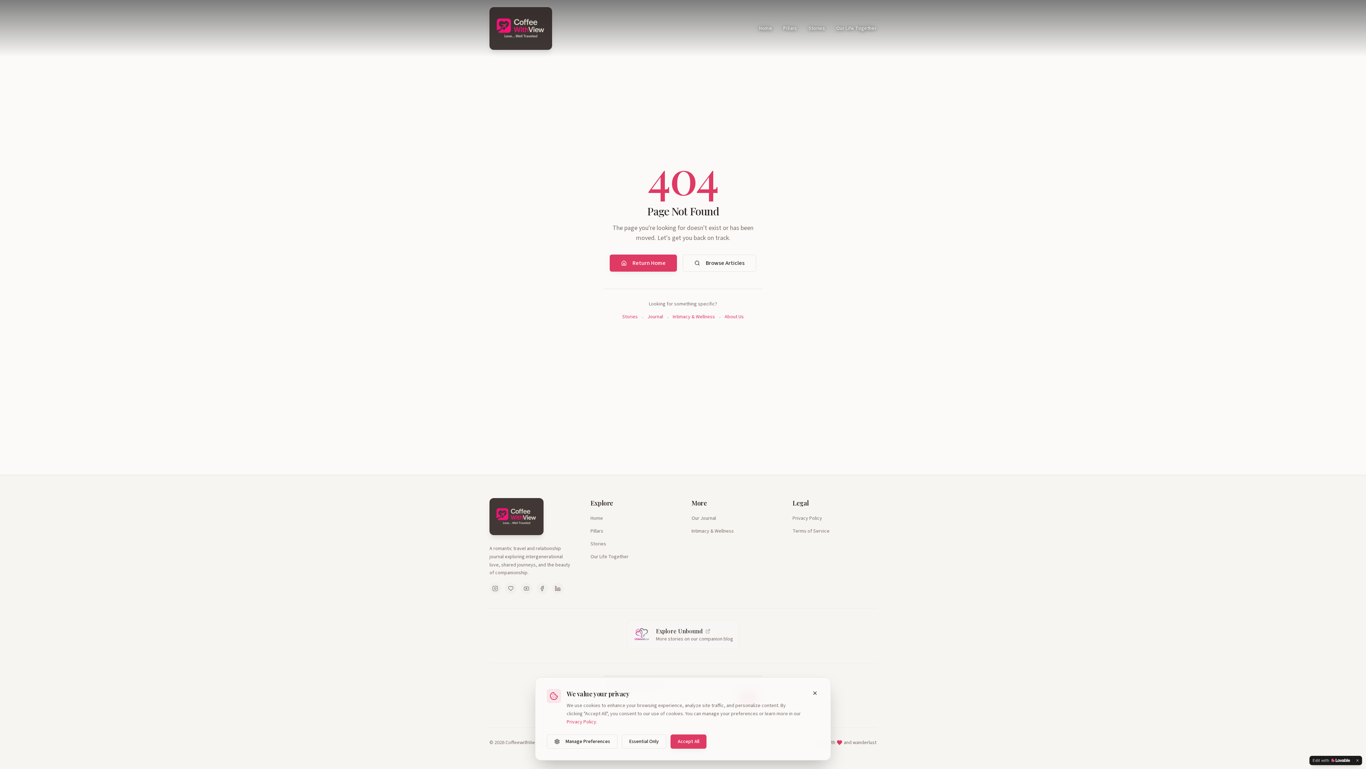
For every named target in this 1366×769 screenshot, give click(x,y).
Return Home (649, 263)
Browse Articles (725, 263)
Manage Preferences (588, 741)
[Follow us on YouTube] (526, 588)
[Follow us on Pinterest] (511, 588)
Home (765, 28)
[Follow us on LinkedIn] (557, 588)
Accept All (688, 741)
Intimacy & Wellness (694, 316)
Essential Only (644, 741)
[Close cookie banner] (815, 693)
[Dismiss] (1357, 760)
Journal (655, 316)
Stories (817, 28)
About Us (734, 316)
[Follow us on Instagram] (495, 588)
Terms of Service (811, 531)
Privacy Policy (807, 518)
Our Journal (704, 518)
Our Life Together (856, 28)
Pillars (790, 28)
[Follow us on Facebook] (542, 588)
